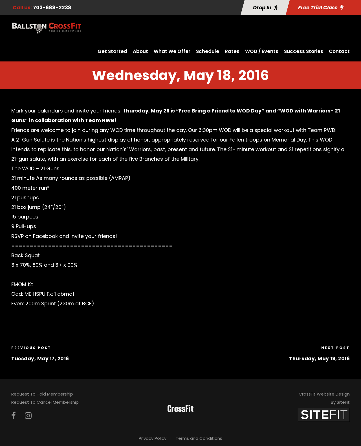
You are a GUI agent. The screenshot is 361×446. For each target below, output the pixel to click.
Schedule (207, 51)
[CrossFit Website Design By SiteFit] (324, 414)
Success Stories (303, 51)
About (140, 51)
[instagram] (28, 415)
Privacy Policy (152, 438)
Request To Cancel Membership (45, 402)
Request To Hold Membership (42, 394)
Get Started (112, 51)
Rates (232, 51)
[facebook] (13, 415)
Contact (339, 51)
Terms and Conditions (199, 438)
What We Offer (172, 51)
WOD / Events (261, 51)
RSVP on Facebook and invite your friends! (64, 236)
